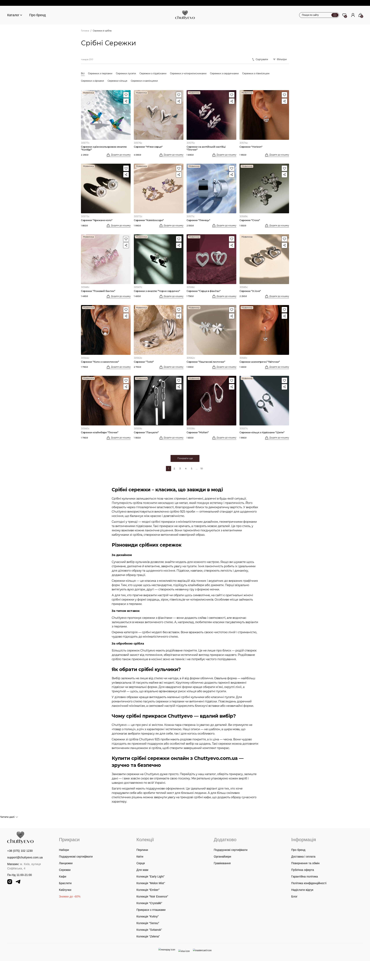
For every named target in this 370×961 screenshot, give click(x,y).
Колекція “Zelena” (148, 936)
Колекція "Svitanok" (149, 929)
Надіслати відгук (302, 889)
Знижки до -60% (70, 896)
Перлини (142, 849)
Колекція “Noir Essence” (152, 896)
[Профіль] (353, 15)
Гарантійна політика (304, 876)
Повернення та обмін (305, 863)
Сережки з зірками (92, 80)
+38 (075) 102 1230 (20, 850)
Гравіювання (222, 863)
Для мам (142, 869)
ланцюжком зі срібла (145, 748)
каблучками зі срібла (127, 534)
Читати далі (7, 817)
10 (201, 468)
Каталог (13, 15)
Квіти (139, 856)
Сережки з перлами (100, 73)
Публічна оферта (302, 869)
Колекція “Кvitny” (147, 916)
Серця (140, 863)
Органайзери (222, 856)
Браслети (65, 883)
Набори (64, 849)
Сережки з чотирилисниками (188, 73)
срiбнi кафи (202, 797)
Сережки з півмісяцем (256, 73)
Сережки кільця (117, 80)
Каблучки (65, 889)
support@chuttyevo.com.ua (25, 857)
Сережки (65, 869)
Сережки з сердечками (224, 73)
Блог (294, 896)
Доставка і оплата (303, 856)
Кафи (62, 876)
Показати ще (185, 458)
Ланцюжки (66, 863)
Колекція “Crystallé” (149, 903)
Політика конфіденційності (308, 883)
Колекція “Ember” (148, 889)
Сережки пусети (126, 73)
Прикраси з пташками (150, 909)
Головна (85, 30)
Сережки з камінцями (144, 80)
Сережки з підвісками (152, 73)
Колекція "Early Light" (150, 876)
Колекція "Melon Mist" (150, 883)
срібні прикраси (163, 521)
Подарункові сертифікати (76, 856)
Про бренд (37, 15)
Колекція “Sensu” (147, 923)
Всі (83, 73)
